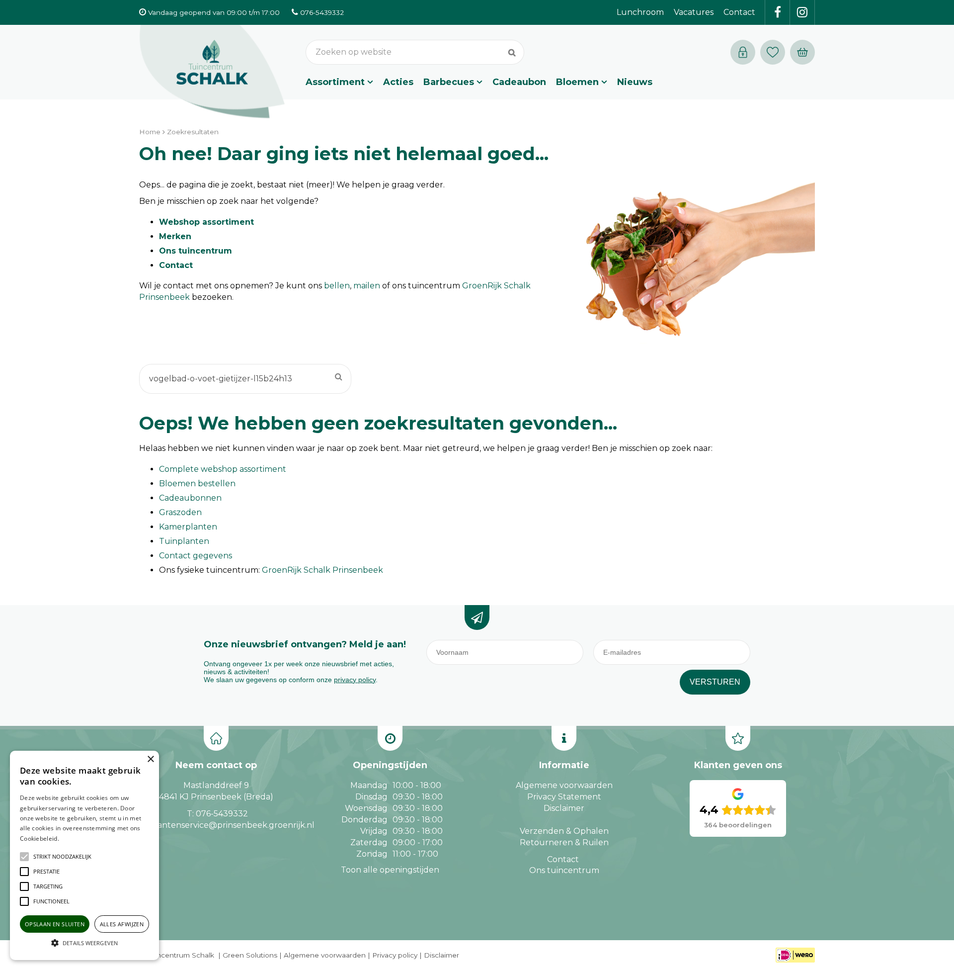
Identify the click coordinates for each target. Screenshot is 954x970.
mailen (366, 285)
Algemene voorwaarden (564, 785)
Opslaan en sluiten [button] (54, 924)
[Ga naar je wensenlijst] (775, 52)
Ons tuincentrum (195, 251)
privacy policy (355, 680)
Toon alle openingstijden (390, 870)
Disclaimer (564, 808)
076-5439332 (222, 813)
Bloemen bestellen (197, 483)
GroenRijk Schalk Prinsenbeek (322, 570)
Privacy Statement (564, 796)
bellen (337, 285)
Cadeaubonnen (190, 498)
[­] (777, 12)
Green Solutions (250, 955)
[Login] (742, 52)
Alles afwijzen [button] (122, 924)
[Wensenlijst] (772, 52)
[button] (62, 857)
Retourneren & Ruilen (564, 842)
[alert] (84, 855)
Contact (176, 265)
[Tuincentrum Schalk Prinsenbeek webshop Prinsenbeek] (212, 72)
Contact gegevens (195, 555)
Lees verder (76, 838)
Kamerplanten (188, 526)
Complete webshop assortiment (222, 469)
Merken (175, 236)
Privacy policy (394, 955)
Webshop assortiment (206, 222)
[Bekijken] (802, 52)
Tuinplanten (184, 541)
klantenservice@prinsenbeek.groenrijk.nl (232, 825)
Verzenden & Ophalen (564, 831)
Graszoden (180, 512)
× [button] (150, 759)
